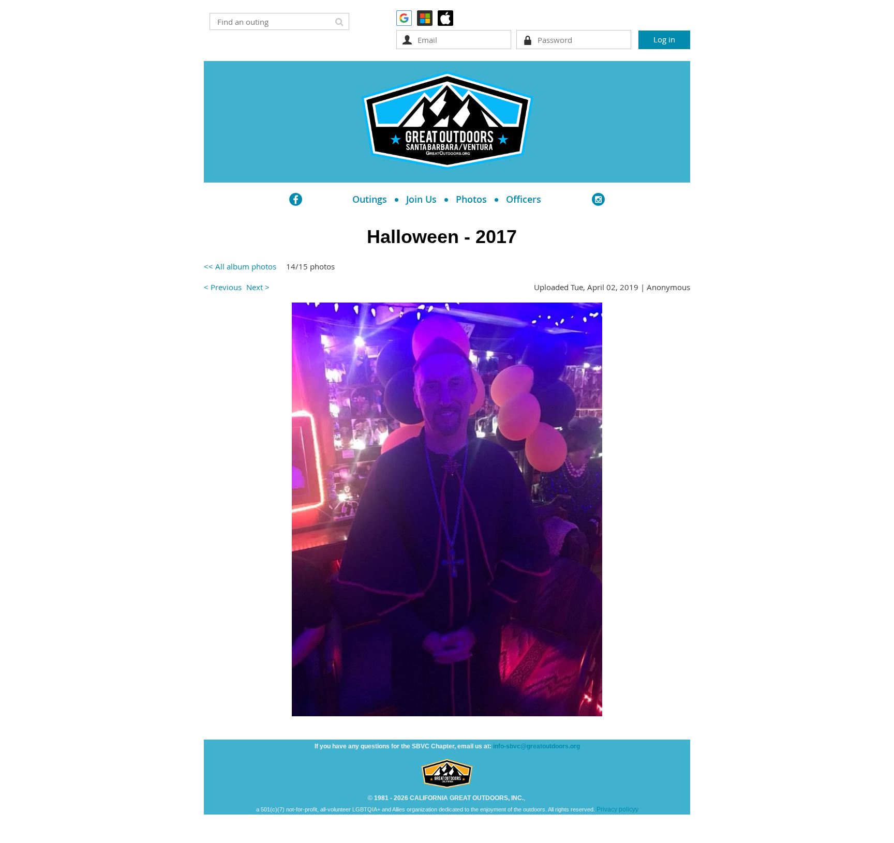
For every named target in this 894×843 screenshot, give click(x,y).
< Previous (223, 287)
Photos (471, 199)
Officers (523, 199)
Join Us (421, 199)
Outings (369, 199)
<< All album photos (240, 266)
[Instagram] (598, 199)
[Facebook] (295, 199)
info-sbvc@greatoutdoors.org (536, 746)
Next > (258, 287)
